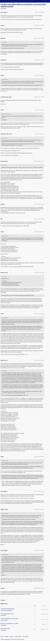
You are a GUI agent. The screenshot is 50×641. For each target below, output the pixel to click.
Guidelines (12, 636)
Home (2, 636)
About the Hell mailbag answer (7, 608)
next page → (3, 600)
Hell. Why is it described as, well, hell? (9, 623)
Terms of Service (18, 636)
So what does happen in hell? (7, 613)
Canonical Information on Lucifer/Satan (9, 618)
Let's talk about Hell (5, 628)
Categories (6, 636)
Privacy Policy (25, 636)
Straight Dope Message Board (6, 1)
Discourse (7, 639)
